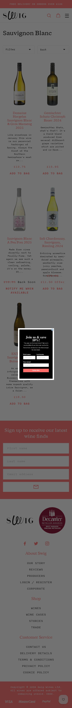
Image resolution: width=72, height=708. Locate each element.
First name (27, 354)
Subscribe (36, 370)
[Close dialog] (52, 330)
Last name (40, 354)
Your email (27, 362)
